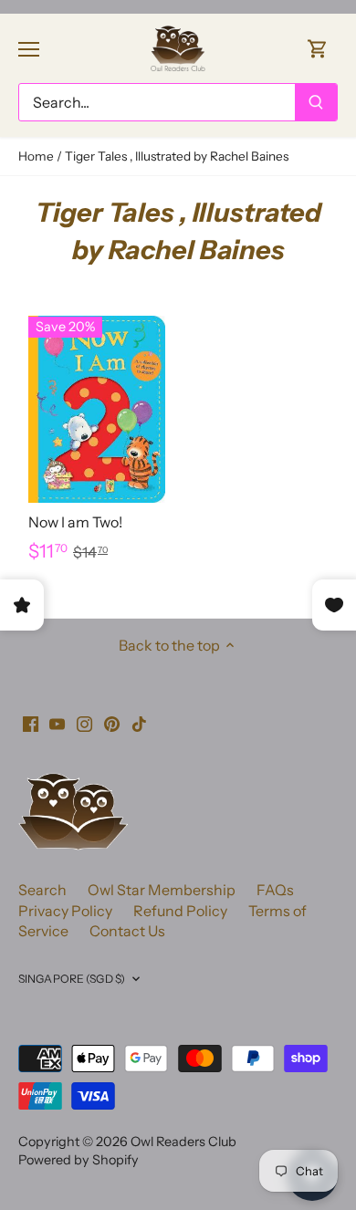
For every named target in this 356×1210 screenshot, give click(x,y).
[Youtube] (57, 722)
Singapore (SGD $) (71, 979)
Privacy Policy (65, 911)
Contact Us (127, 931)
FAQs (275, 890)
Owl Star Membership (162, 890)
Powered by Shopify (78, 1160)
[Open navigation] (28, 49)
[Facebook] (30, 722)
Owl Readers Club (183, 1141)
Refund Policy (180, 911)
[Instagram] (84, 722)
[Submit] (316, 102)
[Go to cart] (318, 48)
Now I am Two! (75, 522)
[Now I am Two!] (96, 409)
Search (42, 890)
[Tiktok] (139, 722)
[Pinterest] (112, 722)
